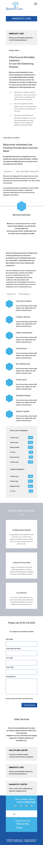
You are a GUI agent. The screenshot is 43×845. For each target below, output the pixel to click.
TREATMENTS (24, 294)
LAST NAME (9, 658)
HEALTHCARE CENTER (18, 750)
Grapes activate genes (24, 333)
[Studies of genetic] (9, 414)
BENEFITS (8, 171)
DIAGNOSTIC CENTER (18, 784)
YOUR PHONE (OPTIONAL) (13, 648)
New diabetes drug (23, 364)
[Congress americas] (9, 320)
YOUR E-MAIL (10, 667)
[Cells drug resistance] (9, 304)
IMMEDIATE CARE (16, 767)
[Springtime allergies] (9, 398)
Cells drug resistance (24, 301)
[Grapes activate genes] (9, 336)
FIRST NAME (9, 639)
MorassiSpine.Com (17, 840)
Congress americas (23, 317)
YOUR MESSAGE (10, 676)
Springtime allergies (23, 395)
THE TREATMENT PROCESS (27, 171)
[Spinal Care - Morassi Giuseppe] (20, 6)
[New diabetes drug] (9, 367)
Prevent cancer (21, 349)
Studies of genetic (22, 411)
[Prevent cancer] (9, 351)
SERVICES (11, 294)
